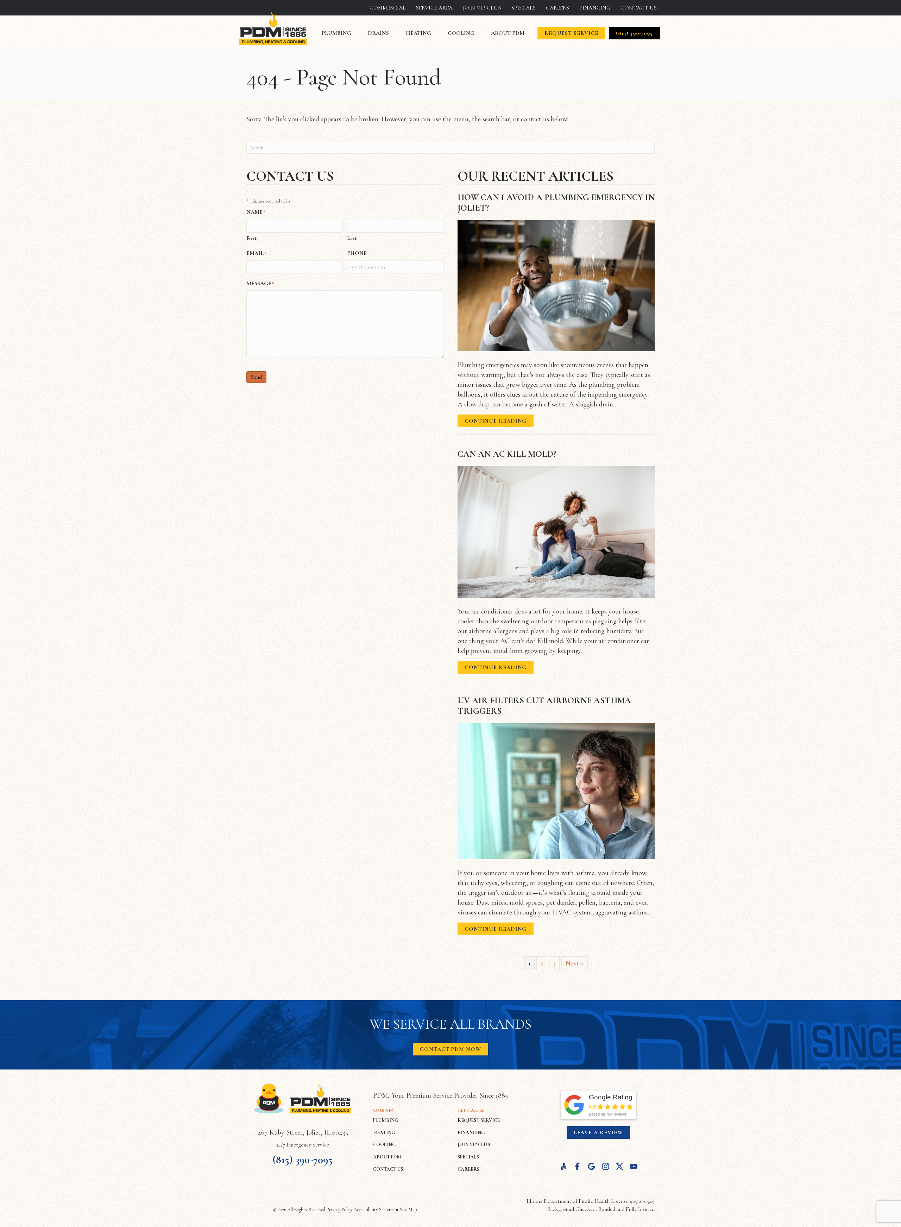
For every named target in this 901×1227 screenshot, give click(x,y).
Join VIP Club (482, 7)
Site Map (408, 1210)
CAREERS (468, 1169)
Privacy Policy (339, 1210)
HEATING (384, 1133)
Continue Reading (496, 422)
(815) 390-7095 (303, 1159)
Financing (594, 7)
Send (256, 376)
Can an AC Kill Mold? (507, 454)
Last (352, 238)
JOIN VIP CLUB (474, 1145)
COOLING (384, 1145)
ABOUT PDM (387, 1157)
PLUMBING (385, 1120)
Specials (523, 7)
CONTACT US (388, 1169)
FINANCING (471, 1133)
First (251, 238)
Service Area (434, 7)
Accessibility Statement (376, 1210)
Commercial (388, 7)
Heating (418, 33)
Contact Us (638, 7)
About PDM (507, 33)
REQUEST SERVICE (479, 1120)
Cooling (461, 33)
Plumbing (336, 33)
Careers (557, 7)
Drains (378, 33)
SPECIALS (468, 1157)
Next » (574, 963)
